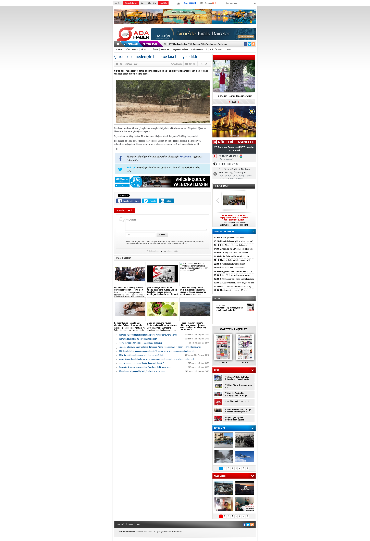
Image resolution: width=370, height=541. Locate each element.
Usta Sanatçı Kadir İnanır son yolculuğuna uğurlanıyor (234, 280)
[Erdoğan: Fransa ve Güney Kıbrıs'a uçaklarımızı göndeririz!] (244, 504)
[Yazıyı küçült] (200, 64)
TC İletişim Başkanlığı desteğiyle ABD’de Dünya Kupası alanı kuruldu (236, 394)
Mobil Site (163, 3)
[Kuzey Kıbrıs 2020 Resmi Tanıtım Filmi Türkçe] (244, 487)
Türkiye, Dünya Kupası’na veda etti (238, 386)
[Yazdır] (194, 64)
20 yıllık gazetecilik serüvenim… (230, 237)
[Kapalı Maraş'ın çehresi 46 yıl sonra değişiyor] (223, 440)
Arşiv (142, 3)
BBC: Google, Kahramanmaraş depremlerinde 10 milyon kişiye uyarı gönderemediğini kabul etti (157, 351)
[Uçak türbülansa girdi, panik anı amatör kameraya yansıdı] (223, 504)
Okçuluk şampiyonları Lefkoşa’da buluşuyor (234, 419)
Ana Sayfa (118, 3)
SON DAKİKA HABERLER (224, 231)
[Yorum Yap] (186, 64)
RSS (138, 524)
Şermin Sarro (229, 307)
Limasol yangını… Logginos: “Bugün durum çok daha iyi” (141, 363)
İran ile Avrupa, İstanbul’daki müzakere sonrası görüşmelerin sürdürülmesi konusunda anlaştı (156, 359)
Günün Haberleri (131, 3)
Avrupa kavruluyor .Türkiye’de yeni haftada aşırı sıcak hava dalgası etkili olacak (234, 284)
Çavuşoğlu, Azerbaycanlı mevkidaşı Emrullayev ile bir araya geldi (145, 367)
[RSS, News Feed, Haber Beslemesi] (253, 44)
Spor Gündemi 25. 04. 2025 (236, 401)
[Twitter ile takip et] (249, 44)
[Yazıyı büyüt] (207, 64)
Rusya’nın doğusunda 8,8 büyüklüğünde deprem (138, 339)
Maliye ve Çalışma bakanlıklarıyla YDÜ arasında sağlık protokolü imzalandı (232, 262)
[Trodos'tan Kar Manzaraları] (223, 456)
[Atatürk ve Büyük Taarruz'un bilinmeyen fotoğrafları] (244, 440)
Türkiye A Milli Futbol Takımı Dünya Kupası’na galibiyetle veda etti (237, 378)
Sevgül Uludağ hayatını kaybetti (229, 264)
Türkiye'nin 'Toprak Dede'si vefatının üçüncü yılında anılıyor (234, 97)
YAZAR (217, 298)
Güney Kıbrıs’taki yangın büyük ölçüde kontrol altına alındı (142, 371)
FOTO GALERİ (219, 428)
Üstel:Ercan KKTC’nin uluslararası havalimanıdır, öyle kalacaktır (230, 269)
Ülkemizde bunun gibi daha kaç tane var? (233, 241)
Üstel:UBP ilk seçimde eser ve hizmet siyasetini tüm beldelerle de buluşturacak (232, 277)
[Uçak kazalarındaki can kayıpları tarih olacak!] (244, 456)
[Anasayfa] (118, 44)
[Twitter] (121, 64)
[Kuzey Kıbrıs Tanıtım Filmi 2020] (223, 487)
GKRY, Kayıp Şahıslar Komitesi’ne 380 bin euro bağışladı (141, 355)
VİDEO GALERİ (220, 476)
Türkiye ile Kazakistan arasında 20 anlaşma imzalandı (140, 343)
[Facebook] (117, 64)
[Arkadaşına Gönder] (190, 64)
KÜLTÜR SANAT (222, 186)
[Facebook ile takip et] (245, 44)
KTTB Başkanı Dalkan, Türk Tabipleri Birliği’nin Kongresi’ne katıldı (231, 254)
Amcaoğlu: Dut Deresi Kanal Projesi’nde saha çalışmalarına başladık (233, 250)
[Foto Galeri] (131, 44)
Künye (130, 524)
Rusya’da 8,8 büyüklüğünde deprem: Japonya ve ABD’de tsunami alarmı (148, 335)
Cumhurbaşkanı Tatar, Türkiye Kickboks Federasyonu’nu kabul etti (238, 410)
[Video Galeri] (150, 44)
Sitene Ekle (152, 3)
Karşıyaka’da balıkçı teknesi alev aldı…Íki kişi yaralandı (233, 273)
